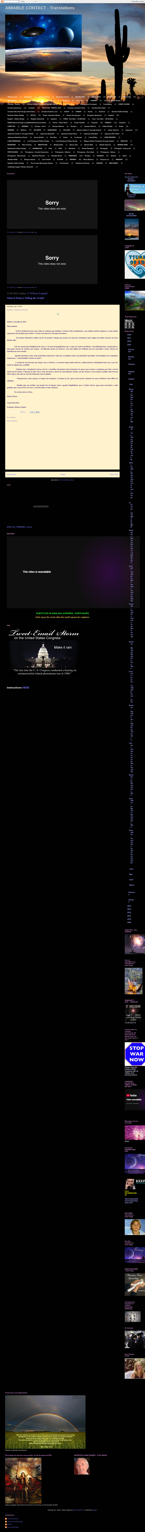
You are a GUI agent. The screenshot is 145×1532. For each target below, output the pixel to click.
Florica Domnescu (12, 1519)
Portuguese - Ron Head (85, 152)
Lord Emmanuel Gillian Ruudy (66, 141)
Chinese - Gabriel (14, 104)
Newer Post (11, 474)
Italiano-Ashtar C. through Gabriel (89, 130)
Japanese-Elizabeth (47, 134)
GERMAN (25, 126)
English (111, 115)
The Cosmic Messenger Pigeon (42, 163)
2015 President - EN (12, 232)
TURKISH (99, 163)
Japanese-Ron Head (112, 134)
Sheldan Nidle (13, 159)
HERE (25, 687)
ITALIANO (66, 130)
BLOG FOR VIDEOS (131, 196)
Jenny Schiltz (39, 137)
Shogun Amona (29, 159)
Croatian (32, 108)
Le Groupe (78, 137)
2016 (129, 341)
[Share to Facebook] (37, 412)
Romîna (87, 156)
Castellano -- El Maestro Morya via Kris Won (131, 813)
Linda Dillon (93, 137)
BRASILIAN (112, 97)
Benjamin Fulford (62, 97)
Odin (50, 148)
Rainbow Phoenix (38, 156)
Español (54, 119)
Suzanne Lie (104, 159)
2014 (129, 906)
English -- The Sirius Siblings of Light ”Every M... (131, 443)
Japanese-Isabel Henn (69, 134)
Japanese (128, 130)
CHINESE (93, 100)
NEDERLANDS (123, 145)
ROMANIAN (73, 156)
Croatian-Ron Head (99, 108)
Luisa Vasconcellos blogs (15, 1521)
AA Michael (28, 97)
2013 (129, 909)
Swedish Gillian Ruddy (16, 163)
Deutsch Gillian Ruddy (120, 111)
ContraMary (107, 104)
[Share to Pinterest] (39, 412)
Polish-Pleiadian (88, 148)
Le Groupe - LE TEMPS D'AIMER (131, 515)
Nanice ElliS (88, 145)
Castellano (66, 100)
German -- (74, 126)
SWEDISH (119, 159)
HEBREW (11, 130)
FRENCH (108, 122)
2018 (129, 335)
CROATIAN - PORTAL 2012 (51, 108)
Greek (121, 126)
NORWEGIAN (37, 148)
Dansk (90, 111)
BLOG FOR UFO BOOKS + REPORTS (131, 179)
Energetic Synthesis (94, 115)
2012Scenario (12, 97)
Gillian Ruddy (107, 126)
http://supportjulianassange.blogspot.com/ (131, 1201)
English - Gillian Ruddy (16, 119)
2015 (129, 345)
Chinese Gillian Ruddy (112, 100)
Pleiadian (72, 148)
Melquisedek (58, 145)
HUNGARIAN (52, 130)
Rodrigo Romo (56, 156)
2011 (129, 916)
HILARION (37, 130)
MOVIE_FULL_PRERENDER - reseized (19, 527)
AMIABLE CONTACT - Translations (40, 8)
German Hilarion (58, 126)
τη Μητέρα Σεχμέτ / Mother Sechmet (20, 167)
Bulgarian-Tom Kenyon (31, 100)
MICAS (9, 1524)
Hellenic (23, 130)
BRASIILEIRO (80, 97)
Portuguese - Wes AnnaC (17, 156)
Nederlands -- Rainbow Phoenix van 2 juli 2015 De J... (131, 546)
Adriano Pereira (44, 97)
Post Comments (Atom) (66, 480)
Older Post (114, 474)
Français (94, 122)
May (131, 874)
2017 (129, 338)
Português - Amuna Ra (122, 148)
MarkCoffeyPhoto (78, 1510)
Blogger (94, 1510)
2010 (129, 919)
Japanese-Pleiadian (91, 134)
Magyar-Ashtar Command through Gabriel (99, 141)
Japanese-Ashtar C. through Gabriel (21, 134)
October (131, 364)
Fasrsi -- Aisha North (60, 122)
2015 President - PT (12, 287)
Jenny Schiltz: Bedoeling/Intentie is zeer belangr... (131, 481)
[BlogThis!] (33, 412)
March (131, 885)
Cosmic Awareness (14, 108)
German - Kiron (40, 126)
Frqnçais (122, 122)
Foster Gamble (79, 122)
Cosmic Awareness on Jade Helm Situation (131, 757)
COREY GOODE (124, 104)
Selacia (113, 156)
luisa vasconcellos (13, 1527)
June (131, 869)
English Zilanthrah (37, 119)
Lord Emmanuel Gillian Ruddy (38, 141)
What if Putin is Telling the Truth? (25, 298)
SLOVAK (60, 159)
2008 (129, 922)
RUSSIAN (100, 156)
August (131, 379)
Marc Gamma (27, 145)
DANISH (78, 111)
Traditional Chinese (82, 163)
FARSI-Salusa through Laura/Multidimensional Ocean (27, 122)
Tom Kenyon (64, 163)
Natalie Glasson (105, 145)
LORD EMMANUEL (14, 141)
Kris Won (53, 137)
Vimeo (35, 232)
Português (104, 148)
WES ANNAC (113, 163)
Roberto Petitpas (26, 232)
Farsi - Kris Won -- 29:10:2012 (102, 119)
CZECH (66, 111)
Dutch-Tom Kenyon (74, 115)
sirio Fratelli (46, 159)
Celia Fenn (80, 100)
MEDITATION (42, 145)
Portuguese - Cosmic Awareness (37, 152)
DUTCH (33, 115)
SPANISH (73, 159)
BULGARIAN (12, 100)
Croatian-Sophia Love (49, 111)
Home (63, 474)
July (131, 384)
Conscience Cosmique (88, 104)
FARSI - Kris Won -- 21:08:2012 (74, 119)
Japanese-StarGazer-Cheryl (17, 137)
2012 (129, 912)
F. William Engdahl (37, 293)
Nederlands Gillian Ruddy (17, 148)
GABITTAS (11, 126)
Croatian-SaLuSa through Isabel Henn (21, 111)
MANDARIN (12, 145)
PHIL (60, 148)
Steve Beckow (88, 159)
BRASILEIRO (96, 97)
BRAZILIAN (127, 97)
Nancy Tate (74, 145)
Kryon (65, 137)
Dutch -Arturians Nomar (51, 115)
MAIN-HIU (124, 141)
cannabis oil (50, 100)
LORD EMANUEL (110, 137)
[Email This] (31, 412)
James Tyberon (113, 130)
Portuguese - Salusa (108, 152)
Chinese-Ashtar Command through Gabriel (42, 104)
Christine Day (69, 104)
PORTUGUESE (13, 152)
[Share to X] (35, 412)
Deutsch (102, 111)
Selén (125, 156)
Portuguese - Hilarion (63, 152)
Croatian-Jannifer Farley (76, 108)
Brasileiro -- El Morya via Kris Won (131, 785)
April (131, 880)
